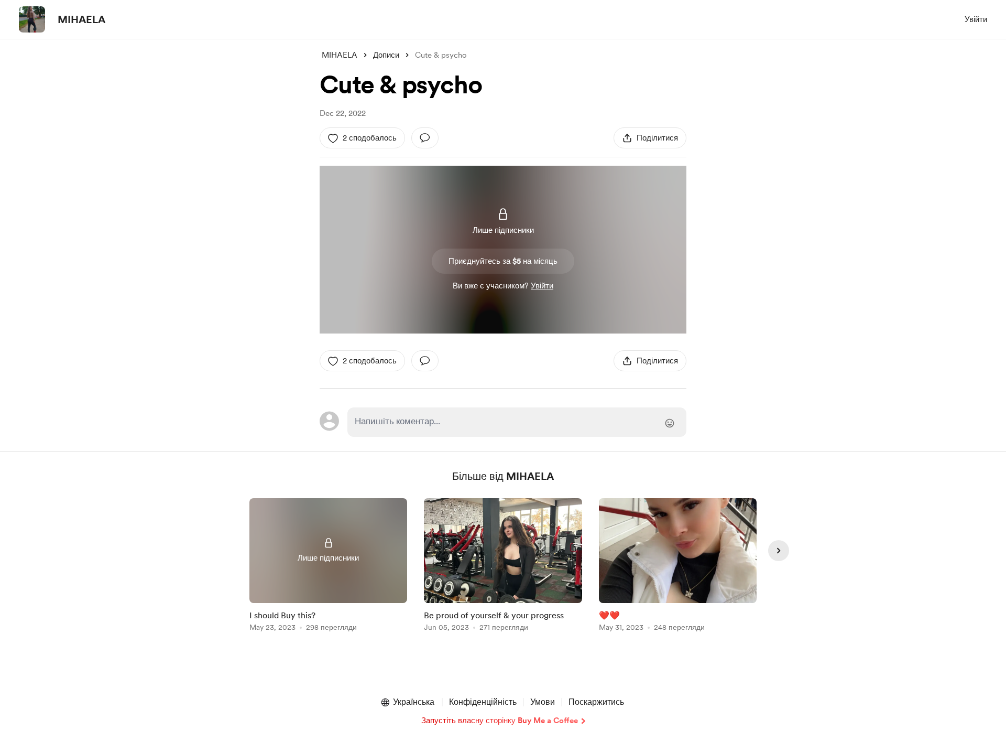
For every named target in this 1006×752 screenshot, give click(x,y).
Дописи (386, 55)
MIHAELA (81, 19)
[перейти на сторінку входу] (516, 422)
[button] (407, 702)
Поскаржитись (596, 702)
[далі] (778, 550)
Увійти (976, 19)
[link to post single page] (328, 566)
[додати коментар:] (425, 137)
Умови (542, 702)
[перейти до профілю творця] (32, 19)
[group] (328, 566)
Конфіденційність (483, 702)
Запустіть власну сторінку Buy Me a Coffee (499, 720)
